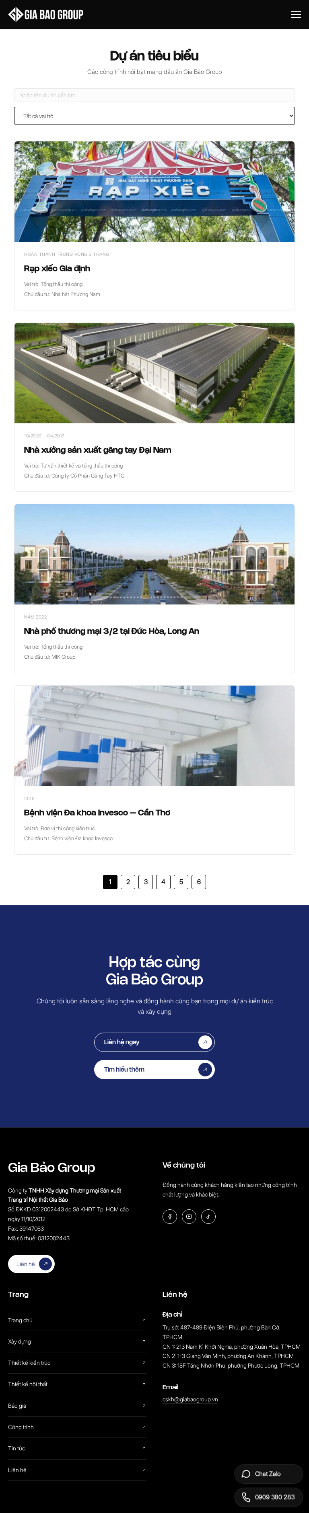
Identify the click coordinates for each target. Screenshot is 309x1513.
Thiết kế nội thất (27, 1383)
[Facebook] (170, 1216)
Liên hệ (25, 1263)
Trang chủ (20, 1320)
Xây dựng (19, 1341)
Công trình (21, 1426)
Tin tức (16, 1448)
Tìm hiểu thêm (124, 1069)
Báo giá (17, 1405)
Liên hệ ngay (122, 1042)
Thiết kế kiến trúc (29, 1362)
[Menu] (296, 14)
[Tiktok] (208, 1216)
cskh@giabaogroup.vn (190, 1399)
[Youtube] (189, 1216)
